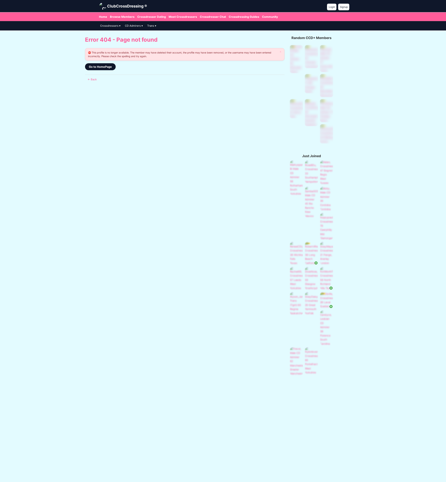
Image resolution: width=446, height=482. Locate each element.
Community (270, 16)
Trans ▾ (151, 25)
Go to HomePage (100, 66)
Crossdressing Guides (244, 16)
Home (103, 16)
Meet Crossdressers (183, 16)
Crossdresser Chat (213, 16)
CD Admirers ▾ (134, 25)
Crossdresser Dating (151, 16)
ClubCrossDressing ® (127, 6)
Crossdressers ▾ (110, 25)
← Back (92, 79)
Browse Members (122, 16)
